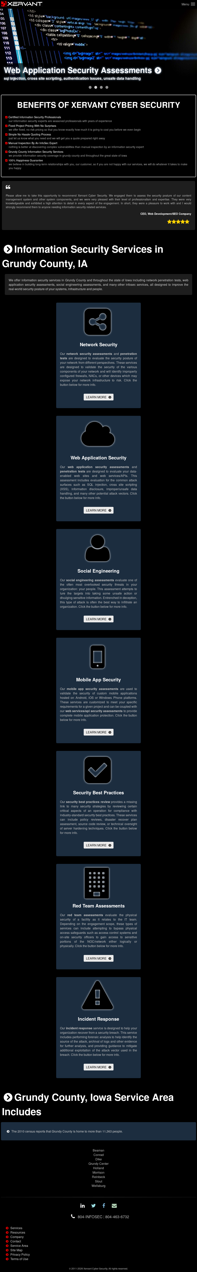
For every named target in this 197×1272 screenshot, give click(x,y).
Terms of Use (19, 1259)
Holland (98, 1168)
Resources (17, 1232)
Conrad (98, 1154)
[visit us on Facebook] (103, 1206)
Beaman (98, 1150)
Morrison (98, 1172)
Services (16, 1228)
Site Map (16, 1250)
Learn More (96, 397)
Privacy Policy (20, 1254)
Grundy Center (98, 1163)
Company (17, 1237)
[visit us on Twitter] (93, 1206)
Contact (15, 1241)
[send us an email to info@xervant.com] (114, 1206)
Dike (98, 1159)
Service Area (19, 1245)
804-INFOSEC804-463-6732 (103, 1216)
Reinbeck (98, 1177)
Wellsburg (98, 1185)
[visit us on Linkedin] (83, 1206)
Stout (98, 1181)
